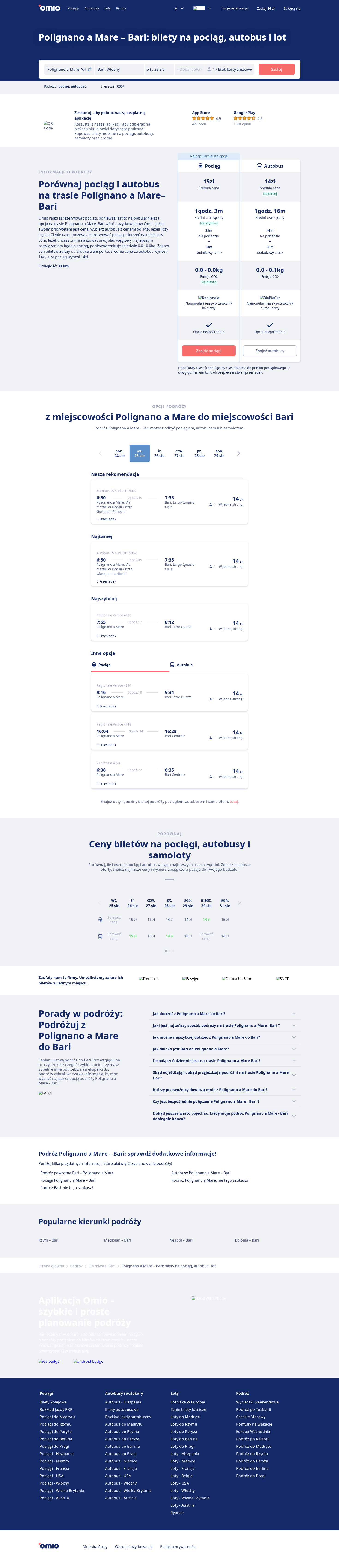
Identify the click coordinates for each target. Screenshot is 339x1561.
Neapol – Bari (181, 1240)
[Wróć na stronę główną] (53, 8)
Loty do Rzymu (184, 1424)
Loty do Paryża (184, 1431)
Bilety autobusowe (122, 1409)
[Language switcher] (202, 8)
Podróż (76, 1265)
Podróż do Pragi (251, 1475)
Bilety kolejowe (53, 1402)
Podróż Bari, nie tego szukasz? (66, 1187)
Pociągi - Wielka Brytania (62, 1490)
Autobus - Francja (121, 1468)
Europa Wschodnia (253, 1431)
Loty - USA (180, 1483)
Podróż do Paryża (252, 1461)
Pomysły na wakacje (254, 1424)
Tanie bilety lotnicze (188, 1409)
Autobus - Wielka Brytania (128, 1490)
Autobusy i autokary (124, 1393)
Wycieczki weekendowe (257, 1402)
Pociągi (73, 8)
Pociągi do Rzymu (56, 1424)
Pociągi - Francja (54, 1468)
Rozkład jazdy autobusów (128, 1416)
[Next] (238, 453)
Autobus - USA (118, 1475)
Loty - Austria (182, 1505)
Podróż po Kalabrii (253, 1438)
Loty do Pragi (183, 1446)
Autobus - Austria (121, 1497)
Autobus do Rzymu (122, 1431)
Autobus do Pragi (121, 1453)
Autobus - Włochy (121, 1483)
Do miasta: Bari (102, 1265)
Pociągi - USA (51, 1475)
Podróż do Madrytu (253, 1446)
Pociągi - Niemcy (54, 1461)
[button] (159, 69)
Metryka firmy (95, 1546)
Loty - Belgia (182, 1475)
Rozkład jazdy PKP (56, 1409)
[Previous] (99, 903)
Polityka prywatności (178, 1546)
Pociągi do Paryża (56, 1431)
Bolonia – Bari (247, 1240)
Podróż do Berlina (252, 1468)
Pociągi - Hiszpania (57, 1453)
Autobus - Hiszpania (123, 1402)
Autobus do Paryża (122, 1438)
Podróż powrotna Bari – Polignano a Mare (77, 1172)
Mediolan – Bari (117, 1240)
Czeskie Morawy (250, 1416)
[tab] (130, 664)
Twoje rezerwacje (234, 8)
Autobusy (91, 8)
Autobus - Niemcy (121, 1461)
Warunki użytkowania (134, 1546)
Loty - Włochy (183, 1490)
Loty (107, 8)
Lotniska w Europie (188, 1402)
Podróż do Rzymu (252, 1453)
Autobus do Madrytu (124, 1424)
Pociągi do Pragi (54, 1446)
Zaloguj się (292, 8)
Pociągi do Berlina (56, 1438)
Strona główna (51, 1265)
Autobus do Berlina (122, 1446)
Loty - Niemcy (183, 1461)
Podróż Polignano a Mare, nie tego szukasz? (209, 1180)
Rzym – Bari (49, 1240)
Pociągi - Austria (54, 1497)
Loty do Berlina (184, 1438)
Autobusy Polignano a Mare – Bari (200, 1172)
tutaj (234, 801)
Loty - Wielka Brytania (190, 1497)
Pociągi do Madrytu (57, 1416)
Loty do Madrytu (186, 1416)
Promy (121, 8)
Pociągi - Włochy (54, 1483)
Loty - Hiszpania (185, 1453)
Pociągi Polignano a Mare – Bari (67, 1180)
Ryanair (177, 1512)
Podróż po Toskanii (253, 1409)
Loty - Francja (183, 1468)
